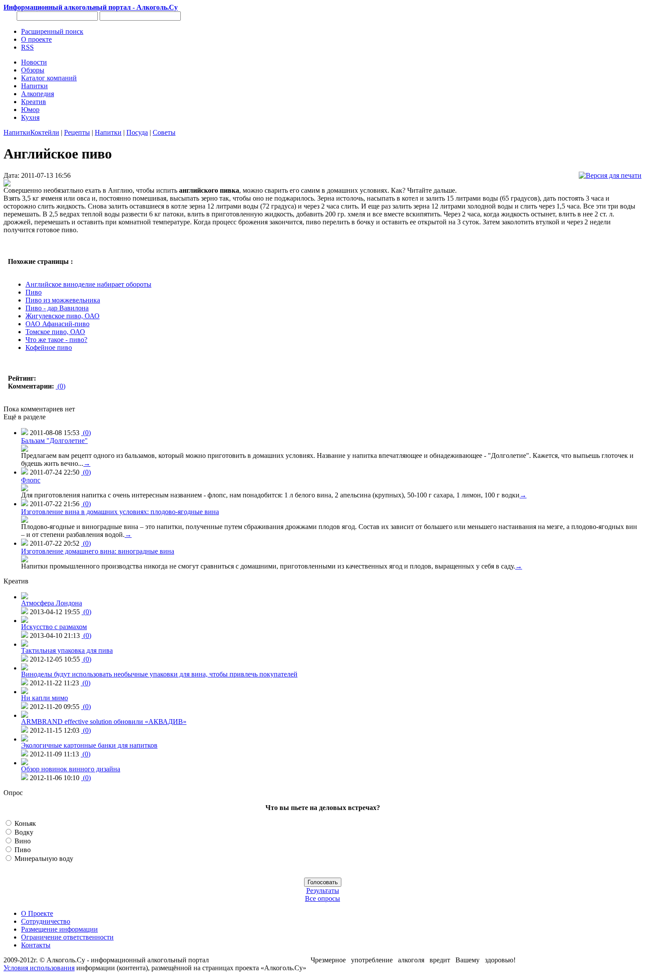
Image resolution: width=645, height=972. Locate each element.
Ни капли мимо (44, 698)
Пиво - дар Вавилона (57, 308)
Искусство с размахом (54, 626)
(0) (60, 386)
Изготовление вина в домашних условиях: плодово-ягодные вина (120, 511)
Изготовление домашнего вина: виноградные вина (97, 551)
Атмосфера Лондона (51, 603)
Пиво (33, 292)
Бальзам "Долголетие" (54, 440)
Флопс (30, 480)
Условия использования (39, 968)
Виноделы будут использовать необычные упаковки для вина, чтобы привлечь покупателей (159, 674)
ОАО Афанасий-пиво (57, 324)
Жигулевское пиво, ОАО (62, 316)
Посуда (137, 132)
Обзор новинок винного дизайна (70, 769)
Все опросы (322, 898)
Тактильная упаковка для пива (67, 650)
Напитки (17, 132)
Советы (164, 132)
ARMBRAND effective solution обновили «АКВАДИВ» (103, 721)
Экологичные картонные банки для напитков (89, 745)
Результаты (322, 890)
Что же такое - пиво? (56, 339)
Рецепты (77, 132)
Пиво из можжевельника (62, 300)
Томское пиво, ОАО (55, 331)
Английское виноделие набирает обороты (88, 284)
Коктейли (44, 132)
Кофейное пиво (48, 347)
